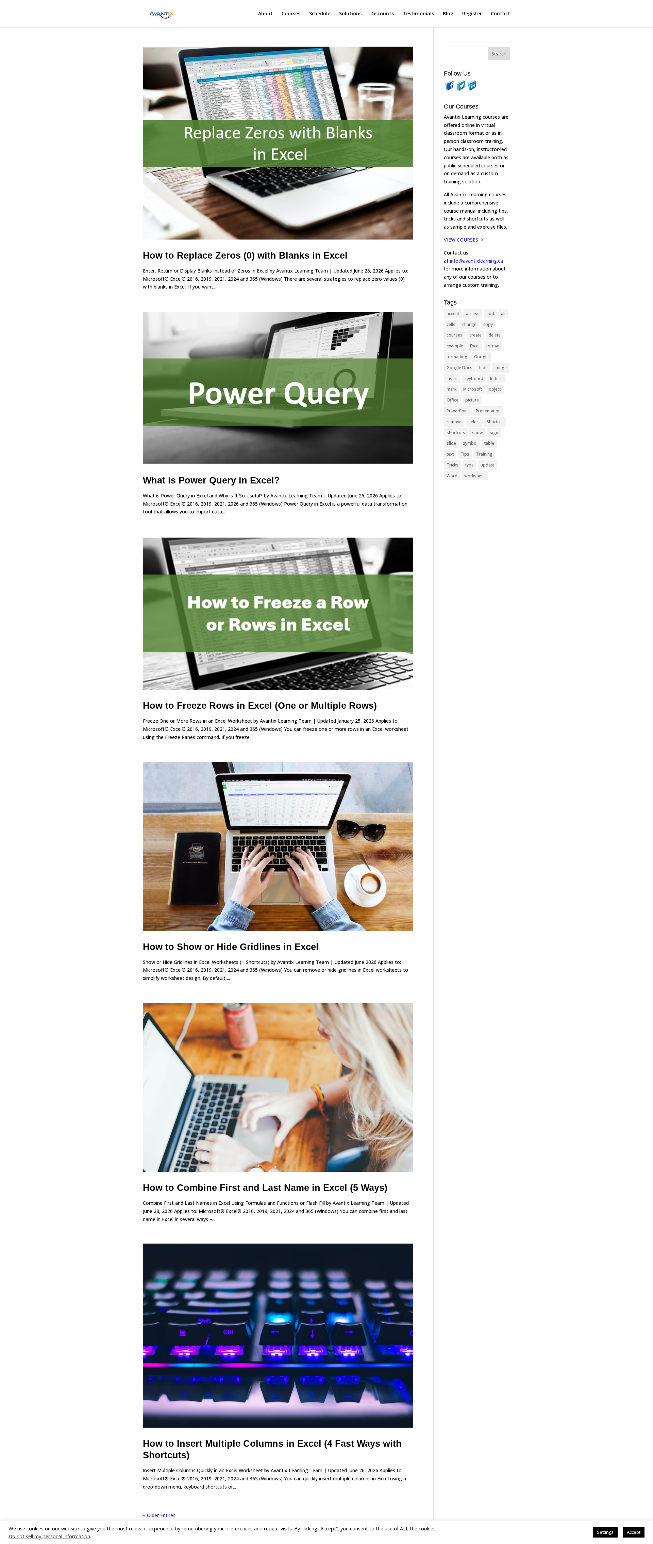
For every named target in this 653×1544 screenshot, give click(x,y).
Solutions (350, 14)
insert (452, 378)
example (455, 346)
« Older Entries (159, 1515)
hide (483, 368)
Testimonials (418, 14)
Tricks (452, 465)
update (488, 465)
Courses (291, 14)
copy (488, 324)
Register (472, 14)
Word (452, 476)
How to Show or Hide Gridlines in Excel (231, 947)
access (473, 313)
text (450, 454)
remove (454, 422)
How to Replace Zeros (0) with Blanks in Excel (245, 255)
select (474, 422)
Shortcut (495, 422)
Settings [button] (605, 1532)
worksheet (474, 476)
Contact (500, 14)
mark (451, 389)
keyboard (474, 378)
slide (451, 443)
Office (452, 400)
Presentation (488, 411)
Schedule (319, 14)
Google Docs (459, 368)
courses (455, 335)
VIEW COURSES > (464, 239)
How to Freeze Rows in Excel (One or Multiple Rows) (260, 706)
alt (503, 313)
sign (494, 433)
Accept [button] (633, 1532)
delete (494, 335)
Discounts (382, 14)
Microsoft (472, 389)
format (493, 346)
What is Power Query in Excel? (211, 480)
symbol (470, 443)
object (495, 389)
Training (484, 454)
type (469, 465)
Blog (448, 14)
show (477, 433)
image (501, 368)
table (489, 443)
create (475, 335)
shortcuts (456, 433)
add (490, 313)
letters (496, 378)
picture (472, 400)
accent (453, 313)
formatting (457, 357)
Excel (475, 346)
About (265, 14)
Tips (465, 454)
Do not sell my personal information (49, 1536)
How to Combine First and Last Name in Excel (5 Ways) (265, 1188)
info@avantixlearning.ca (477, 261)
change (469, 324)
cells (451, 324)
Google (481, 357)
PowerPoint (458, 411)
